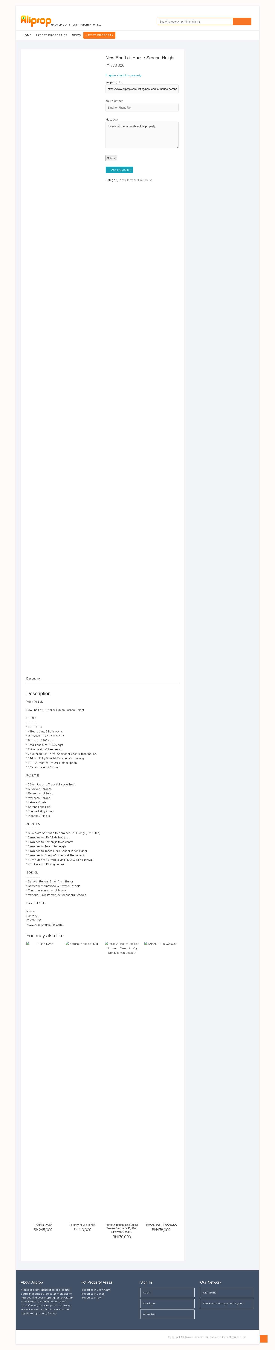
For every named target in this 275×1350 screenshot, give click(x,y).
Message (112, 119)
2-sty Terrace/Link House (135, 180)
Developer (149, 1303)
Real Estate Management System (223, 1303)
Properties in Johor (92, 1293)
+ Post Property (99, 35)
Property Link (114, 82)
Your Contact (114, 101)
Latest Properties (52, 35)
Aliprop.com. (196, 1336)
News (76, 35)
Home (27, 35)
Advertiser (149, 1314)
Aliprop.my (209, 1292)
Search (242, 21)
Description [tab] (33, 678)
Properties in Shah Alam (95, 1289)
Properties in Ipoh (91, 1297)
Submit (111, 158)
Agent (146, 1292)
